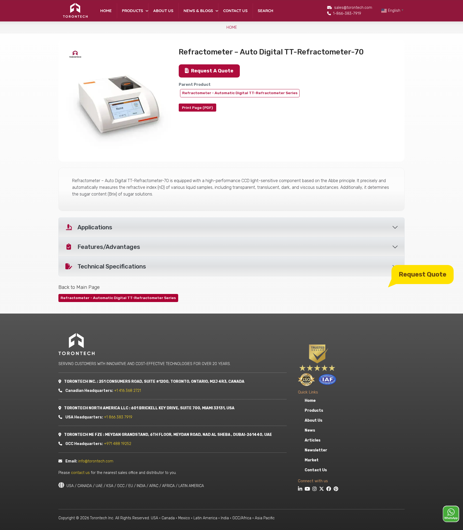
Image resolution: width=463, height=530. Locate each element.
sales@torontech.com (353, 7)
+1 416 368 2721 (127, 390)
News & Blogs (198, 10)
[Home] (74, 10)
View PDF (197, 108)
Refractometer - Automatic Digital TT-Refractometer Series (239, 93)
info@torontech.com (95, 461)
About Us (163, 10)
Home (106, 10)
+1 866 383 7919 (118, 417)
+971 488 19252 (117, 443)
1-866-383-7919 (347, 13)
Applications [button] (94, 227)
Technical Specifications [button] (111, 266)
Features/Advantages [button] (108, 247)
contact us (80, 472)
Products (132, 10)
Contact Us (235, 10)
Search (265, 10)
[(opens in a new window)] (301, 489)
